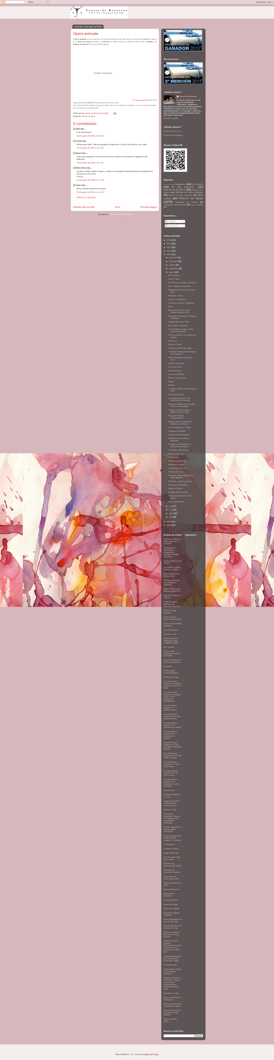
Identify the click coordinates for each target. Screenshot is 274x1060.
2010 (169, 254)
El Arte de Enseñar (176, 394)
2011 (169, 251)
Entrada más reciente (84, 207)
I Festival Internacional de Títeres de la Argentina (182, 353)
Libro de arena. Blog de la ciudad (172, 858)
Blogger (155, 1054)
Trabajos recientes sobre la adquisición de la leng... (179, 411)
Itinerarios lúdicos (171, 849)
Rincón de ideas (88, 116)
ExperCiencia (169, 790)
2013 (169, 244)
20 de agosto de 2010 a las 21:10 (90, 192)
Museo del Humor (171, 900)
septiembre (174, 268)
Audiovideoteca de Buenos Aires (171, 575)
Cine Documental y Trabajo (179, 427)
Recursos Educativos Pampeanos (172, 998)
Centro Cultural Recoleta (170, 611)
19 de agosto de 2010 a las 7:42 (90, 163)
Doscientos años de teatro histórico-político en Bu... (179, 311)
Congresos (179, 184)
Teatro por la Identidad (177, 485)
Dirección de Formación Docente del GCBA (172, 653)
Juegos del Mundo (171, 853)
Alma (170, 306)
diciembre (173, 258)
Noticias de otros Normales (180, 195)
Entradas (171, 221)
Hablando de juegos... (177, 465)
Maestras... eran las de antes (180, 481)
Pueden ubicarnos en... (173, 131)
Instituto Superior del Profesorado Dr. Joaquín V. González (172, 838)
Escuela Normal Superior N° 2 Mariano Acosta (170, 707)
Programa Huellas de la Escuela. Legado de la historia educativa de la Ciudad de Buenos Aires (172, 983)
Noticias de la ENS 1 (174, 190)
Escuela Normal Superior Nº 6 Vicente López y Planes (173, 755)
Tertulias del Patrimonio (178, 492)
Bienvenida (167, 184)
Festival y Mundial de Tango (180, 348)
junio (171, 510)
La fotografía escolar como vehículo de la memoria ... (180, 399)
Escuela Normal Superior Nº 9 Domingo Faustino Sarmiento (171, 782)
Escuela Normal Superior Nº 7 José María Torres (171, 764)
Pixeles (171, 381)
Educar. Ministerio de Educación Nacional (172, 661)
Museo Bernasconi (171, 889)
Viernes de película (176, 363)
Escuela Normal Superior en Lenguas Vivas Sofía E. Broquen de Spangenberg (172, 696)
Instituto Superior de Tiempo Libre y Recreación (172, 829)
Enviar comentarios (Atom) (121, 214)
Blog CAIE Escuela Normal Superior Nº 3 (172, 590)
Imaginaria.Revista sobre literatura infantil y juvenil (171, 803)
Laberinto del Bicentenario (179, 435)
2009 (169, 522)
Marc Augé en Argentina (178, 325)
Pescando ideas (170, 965)
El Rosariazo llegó (171, 677)
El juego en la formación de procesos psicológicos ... (179, 445)
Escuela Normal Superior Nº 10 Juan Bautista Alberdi (172, 716)
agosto (172, 272)
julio (171, 506)
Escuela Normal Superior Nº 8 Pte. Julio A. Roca (171, 773)
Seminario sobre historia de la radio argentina (180, 476)
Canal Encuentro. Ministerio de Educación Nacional (172, 604)
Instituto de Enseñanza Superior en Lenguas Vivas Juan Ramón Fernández (172, 818)
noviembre (173, 261)
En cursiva (172, 341)
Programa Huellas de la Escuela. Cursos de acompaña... (181, 405)
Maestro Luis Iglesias (177, 378)
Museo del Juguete (171, 908)
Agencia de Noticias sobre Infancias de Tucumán (172, 541)
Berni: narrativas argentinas (179, 286)
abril (171, 517)
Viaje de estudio (197, 205)
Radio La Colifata (175, 488)
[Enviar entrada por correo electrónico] (114, 113)
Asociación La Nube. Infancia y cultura (172, 568)
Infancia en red (170, 810)
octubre (172, 265)
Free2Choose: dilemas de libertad (182, 283)
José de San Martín (176, 374)
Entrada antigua (149, 207)
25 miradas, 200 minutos (178, 450)
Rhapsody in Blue (175, 296)
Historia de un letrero (176, 454)
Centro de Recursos (188, 96)
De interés (197, 184)
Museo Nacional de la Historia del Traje (173, 920)
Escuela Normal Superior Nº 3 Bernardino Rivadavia (172, 725)
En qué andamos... (183, 187)
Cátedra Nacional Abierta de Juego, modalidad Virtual (171, 640)
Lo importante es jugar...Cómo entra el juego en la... (180, 330)
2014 (169, 240)
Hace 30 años (174, 279)
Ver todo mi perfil (171, 118)
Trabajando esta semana (186, 202)
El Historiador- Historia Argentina (171, 672)
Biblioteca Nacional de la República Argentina (172, 582)
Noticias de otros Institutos (189, 192)
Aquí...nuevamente (176, 502)
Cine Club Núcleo (171, 630)
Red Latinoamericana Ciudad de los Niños (172, 1005)
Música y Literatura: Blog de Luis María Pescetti (172, 934)
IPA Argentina (169, 844)
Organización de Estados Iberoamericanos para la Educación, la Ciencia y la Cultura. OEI (173, 946)
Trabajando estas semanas (175, 205)
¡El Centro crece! (175, 367)
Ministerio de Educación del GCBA (172, 864)
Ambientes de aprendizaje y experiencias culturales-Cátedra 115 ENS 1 (171, 552)
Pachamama (173, 457)
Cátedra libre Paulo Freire (178, 322)
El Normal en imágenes (173, 135)
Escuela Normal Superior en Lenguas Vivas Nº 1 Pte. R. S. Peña (172, 684)
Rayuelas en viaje (171, 993)
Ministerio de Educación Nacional (172, 871)
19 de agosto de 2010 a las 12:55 (90, 180)
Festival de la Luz (175, 472)
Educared (168, 666)
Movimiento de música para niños (171, 877)
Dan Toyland (169, 647)
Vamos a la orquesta (176, 299)
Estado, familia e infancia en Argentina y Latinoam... (180, 423)
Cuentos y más (170, 634)
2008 (169, 525)
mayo (171, 513)
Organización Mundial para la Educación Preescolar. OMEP (173, 958)
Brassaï (171, 385)
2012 (169, 247)
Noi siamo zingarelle (140, 100)
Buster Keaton (174, 275)
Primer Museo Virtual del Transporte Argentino (172, 971)
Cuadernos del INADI (177, 431)
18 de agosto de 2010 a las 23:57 (90, 148)
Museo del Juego (171, 904)
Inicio (117, 207)
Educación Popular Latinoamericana (176, 417)
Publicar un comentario (86, 197)
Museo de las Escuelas (169, 895)
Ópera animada (174, 371)
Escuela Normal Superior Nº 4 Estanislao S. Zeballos (170, 734)
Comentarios (172, 226)
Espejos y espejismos (177, 461)
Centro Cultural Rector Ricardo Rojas (172, 618)
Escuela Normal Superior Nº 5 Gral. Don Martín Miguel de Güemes (172, 745)
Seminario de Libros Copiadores (181, 303)
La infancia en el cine (177, 468)
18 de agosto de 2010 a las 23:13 (90, 136)
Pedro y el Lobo (174, 344)
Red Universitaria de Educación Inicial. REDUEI (172, 1012)
